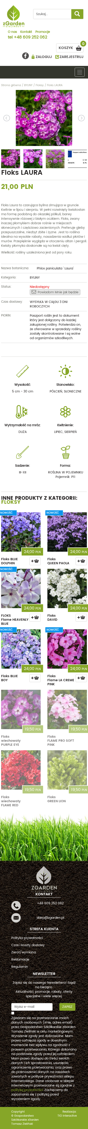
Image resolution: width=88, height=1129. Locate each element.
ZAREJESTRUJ (71, 57)
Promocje (42, 32)
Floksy (11, 502)
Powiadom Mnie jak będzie (58, 292)
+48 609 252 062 (30, 37)
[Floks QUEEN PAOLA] (67, 532)
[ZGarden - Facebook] (25, 55)
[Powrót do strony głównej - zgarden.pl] (13, 16)
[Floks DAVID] (67, 588)
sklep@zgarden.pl (50, 917)
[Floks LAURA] (44, 118)
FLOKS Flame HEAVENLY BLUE (14, 619)
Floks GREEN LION (56, 799)
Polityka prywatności (27, 938)
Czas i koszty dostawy (28, 945)
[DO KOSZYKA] (35, 561)
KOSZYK (71, 47)
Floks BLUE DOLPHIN (9, 561)
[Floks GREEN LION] (67, 770)
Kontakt (26, 32)
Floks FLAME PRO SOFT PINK (60, 740)
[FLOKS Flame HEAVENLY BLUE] (21, 588)
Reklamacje (20, 959)
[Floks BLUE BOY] (21, 649)
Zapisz (67, 1006)
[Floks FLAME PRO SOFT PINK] (67, 709)
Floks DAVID (52, 617)
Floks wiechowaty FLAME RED (11, 801)
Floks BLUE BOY (9, 678)
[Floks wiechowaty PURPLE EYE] (21, 709)
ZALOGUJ (44, 57)
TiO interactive (67, 1116)
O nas (12, 32)
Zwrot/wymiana (23, 952)
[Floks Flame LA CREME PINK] (67, 649)
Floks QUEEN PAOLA (58, 561)
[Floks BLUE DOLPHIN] (21, 532)
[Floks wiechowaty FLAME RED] (21, 770)
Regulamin (19, 966)
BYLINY (35, 277)
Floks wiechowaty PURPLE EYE (11, 740)
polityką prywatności (27, 1090)
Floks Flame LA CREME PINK (60, 680)
